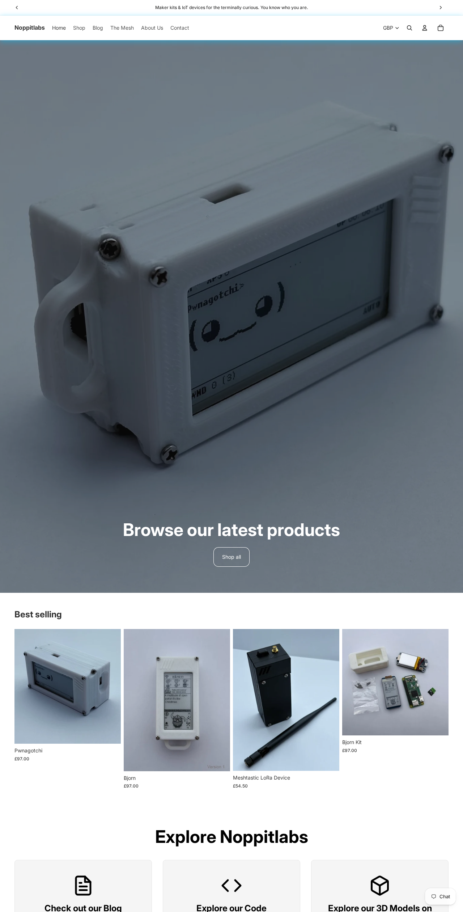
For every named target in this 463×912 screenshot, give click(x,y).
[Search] (409, 28)
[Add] (328, 760)
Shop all (231, 557)
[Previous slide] (25, 686)
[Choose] (109, 732)
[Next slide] (110, 686)
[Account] (425, 28)
